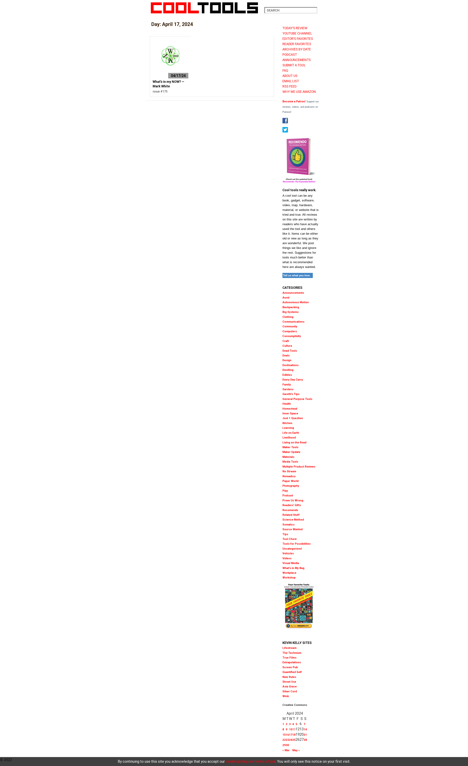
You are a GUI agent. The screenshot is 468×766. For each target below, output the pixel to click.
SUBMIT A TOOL (294, 65)
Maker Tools (290, 447)
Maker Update (291, 452)
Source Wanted (292, 529)
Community (289, 326)
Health (286, 403)
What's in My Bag (293, 568)
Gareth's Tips (290, 394)
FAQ (285, 70)
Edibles (287, 375)
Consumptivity (291, 336)
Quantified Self (292, 672)
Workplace (289, 572)
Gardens (287, 389)
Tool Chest (289, 539)
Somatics (288, 524)
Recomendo (290, 510)
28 (305, 740)
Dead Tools (289, 350)
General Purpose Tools (297, 399)
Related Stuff (291, 515)
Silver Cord (289, 691)
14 (305, 729)
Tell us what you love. (296, 275)
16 (287, 734)
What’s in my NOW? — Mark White (168, 84)
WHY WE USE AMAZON (299, 92)
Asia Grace (289, 686)
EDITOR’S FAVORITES (297, 39)
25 (294, 740)
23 (287, 740)
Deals (286, 355)
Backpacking (290, 307)
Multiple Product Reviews (298, 466)
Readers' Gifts (291, 505)
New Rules (289, 677)
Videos (286, 558)
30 (287, 745)
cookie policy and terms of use (250, 761)
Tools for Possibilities (296, 543)
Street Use (289, 681)
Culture (287, 345)
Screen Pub (290, 667)
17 (290, 734)
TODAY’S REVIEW (294, 28)
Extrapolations (291, 662)
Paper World (290, 481)
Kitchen (287, 423)
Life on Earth (290, 432)
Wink (285, 696)
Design (286, 360)
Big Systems (290, 312)
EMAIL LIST (290, 81)
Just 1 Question (292, 418)
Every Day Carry (292, 379)
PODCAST (289, 54)
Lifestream (289, 648)
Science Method (293, 519)
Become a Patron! (293, 101)
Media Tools (290, 461)
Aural (285, 297)
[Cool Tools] (206, 7)
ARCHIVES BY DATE (296, 49)
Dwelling (287, 370)
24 (290, 740)
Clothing (287, 317)
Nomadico (289, 476)
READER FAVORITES (296, 44)
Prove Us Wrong (292, 500)
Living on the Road (294, 442)
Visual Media (290, 563)
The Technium (291, 653)
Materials (288, 457)
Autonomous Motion (295, 302)
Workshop (289, 577)
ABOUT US (289, 76)
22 (284, 740)
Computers (289, 331)
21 (305, 734)
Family (286, 384)
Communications (293, 321)
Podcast (287, 495)
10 (290, 729)
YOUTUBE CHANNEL (297, 33)
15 (284, 734)
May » (296, 750)
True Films (289, 657)
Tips (285, 534)
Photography (290, 485)
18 (294, 734)
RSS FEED (289, 86)
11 (294, 729)
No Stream (289, 471)
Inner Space (290, 413)
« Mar (286, 750)
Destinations (290, 365)
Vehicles (288, 553)
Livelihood (289, 437)
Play (285, 490)
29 (284, 745)
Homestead (289, 408)
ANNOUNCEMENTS (296, 60)
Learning (288, 428)
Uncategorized (292, 548)
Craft (285, 341)
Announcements (293, 292)
